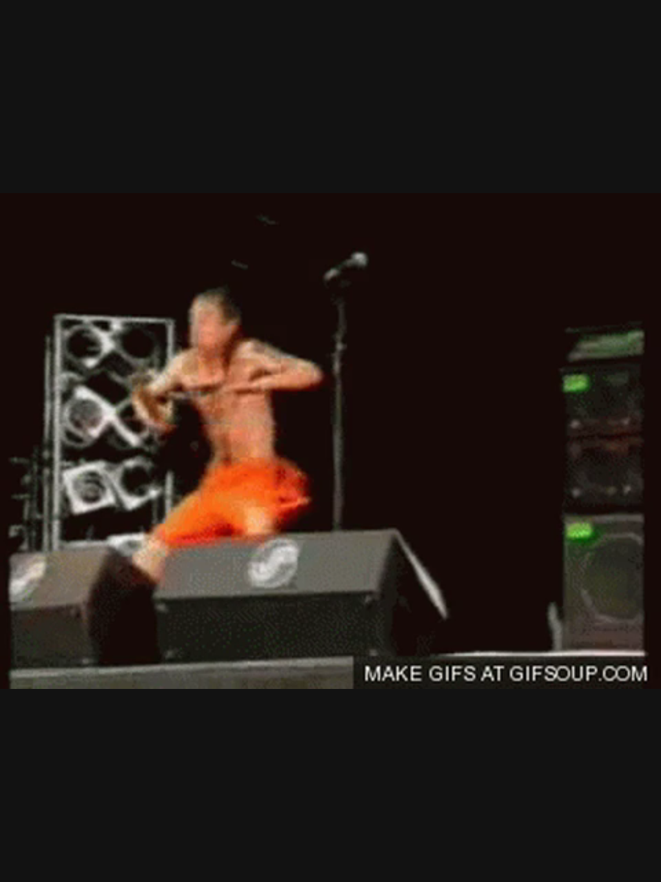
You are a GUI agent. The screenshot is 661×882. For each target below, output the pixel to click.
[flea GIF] (330, 441)
